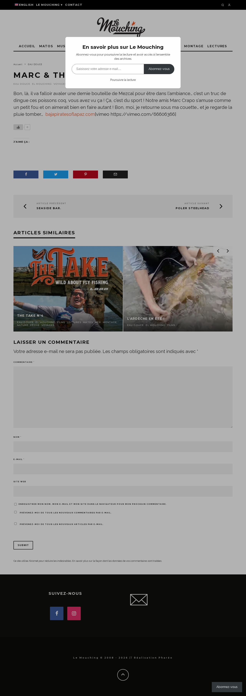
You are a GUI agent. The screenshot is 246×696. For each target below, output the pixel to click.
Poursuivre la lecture (123, 79)
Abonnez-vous (159, 69)
